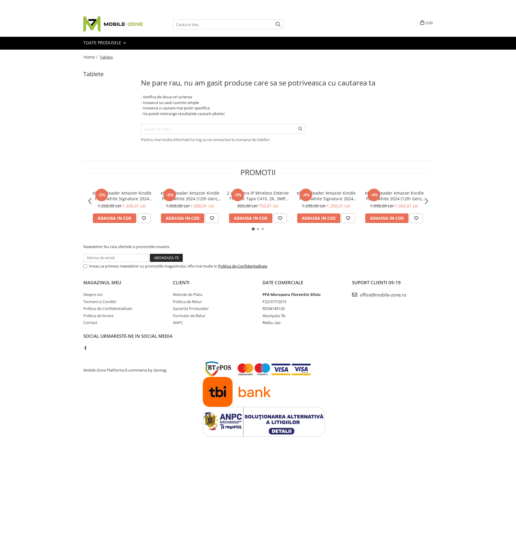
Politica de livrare (98, 315)
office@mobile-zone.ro (382, 295)
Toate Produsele (102, 42)
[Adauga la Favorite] (144, 218)
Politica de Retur (187, 301)
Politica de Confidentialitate (242, 266)
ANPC (178, 322)
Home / (91, 57)
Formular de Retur (189, 315)
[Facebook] (85, 348)
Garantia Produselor (191, 308)
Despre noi (92, 294)
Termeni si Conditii (99, 301)
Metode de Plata (187, 294)
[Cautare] (278, 24)
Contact (90, 322)
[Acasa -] (113, 24)
